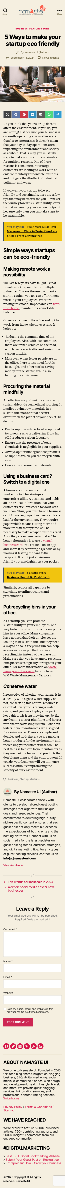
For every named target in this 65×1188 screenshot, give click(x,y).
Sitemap (8, 1110)
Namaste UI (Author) (36, 52)
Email (7, 977)
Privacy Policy (12, 1107)
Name (7, 961)
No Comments (50, 57)
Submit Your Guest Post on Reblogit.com (33, 1159)
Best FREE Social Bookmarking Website (33, 1156)
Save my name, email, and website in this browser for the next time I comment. (30, 1010)
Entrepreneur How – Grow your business (33, 1163)
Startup (24, 779)
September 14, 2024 (22, 57)
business (13, 779)
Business (22, 28)
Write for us (11, 1098)
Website (8, 992)
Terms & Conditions (38, 1107)
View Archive (13, 865)
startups (35, 779)
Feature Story (39, 28)
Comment (10, 929)
